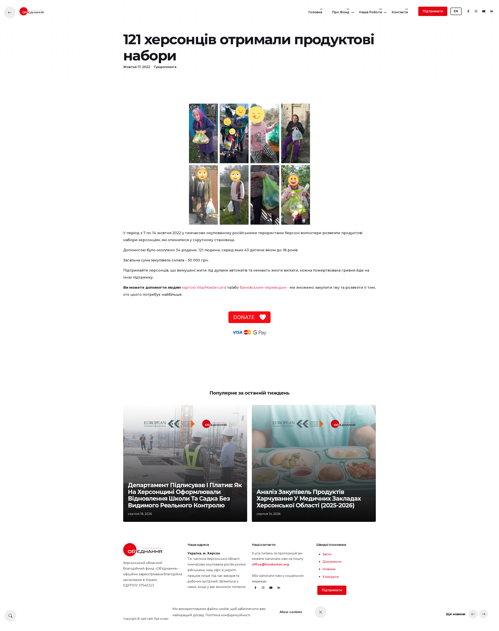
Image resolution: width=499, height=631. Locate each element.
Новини (328, 569)
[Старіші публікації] (483, 614)
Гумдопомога (165, 67)
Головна (315, 12)
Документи (332, 562)
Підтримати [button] (433, 11)
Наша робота (370, 12)
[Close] (320, 612)
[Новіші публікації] (473, 614)
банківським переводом (263, 287)
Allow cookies (291, 612)
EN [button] (456, 11)
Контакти (400, 12)
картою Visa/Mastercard (204, 287)
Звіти (326, 554)
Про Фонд (340, 12)
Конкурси (330, 577)
